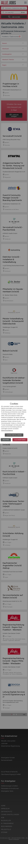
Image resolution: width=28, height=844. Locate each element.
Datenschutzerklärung (7, 430)
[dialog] (14, 422)
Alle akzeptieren (19, 439)
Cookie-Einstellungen (14, 435)
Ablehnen (6, 439)
